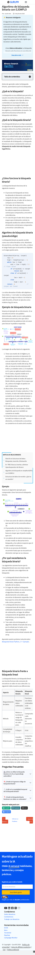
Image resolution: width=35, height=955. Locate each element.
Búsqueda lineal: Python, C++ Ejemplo (15, 642)
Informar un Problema (15, 820)
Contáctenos (8, 917)
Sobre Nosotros (9, 914)
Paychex (7, 935)
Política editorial (13, 949)
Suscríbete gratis (16, 892)
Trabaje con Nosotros (11, 919)
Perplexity (16, 808)
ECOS (6, 928)
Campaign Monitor (10, 938)
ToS (4, 949)
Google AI (7, 812)
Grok (25, 808)
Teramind (7, 933)
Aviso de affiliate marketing (21, 947)
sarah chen (8, 13)
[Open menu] (26, 2)
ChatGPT (7, 808)
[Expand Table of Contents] (30, 77)
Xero (5, 930)
